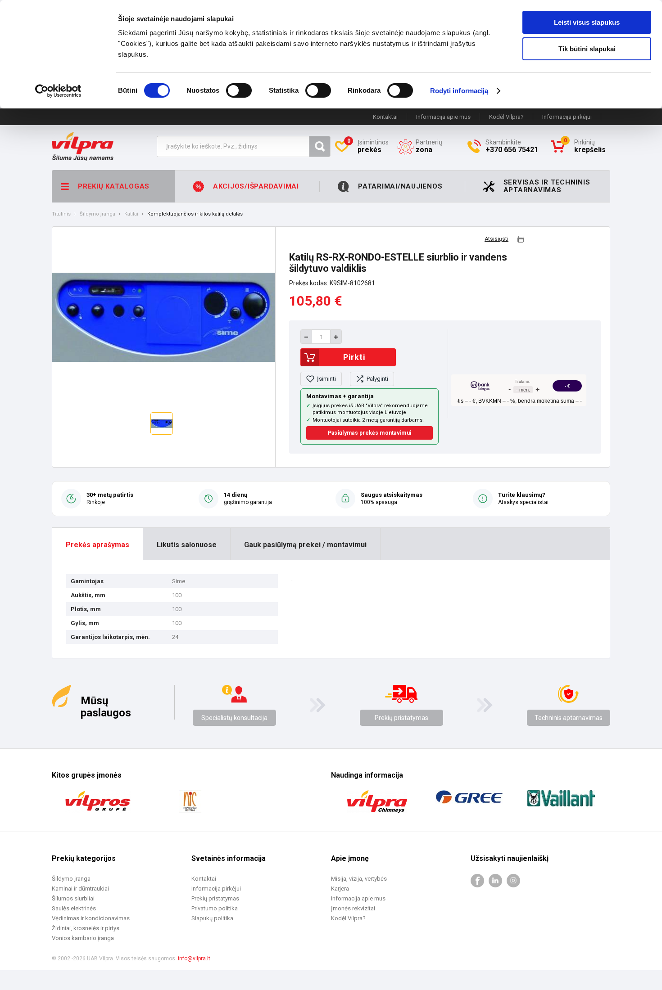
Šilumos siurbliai (73, 898)
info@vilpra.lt (194, 958)
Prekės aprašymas (97, 544)
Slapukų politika (212, 918)
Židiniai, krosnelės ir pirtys (85, 928)
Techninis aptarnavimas (569, 717)
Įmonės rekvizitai (353, 908)
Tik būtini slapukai (587, 49)
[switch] (239, 90)
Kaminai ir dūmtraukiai (80, 888)
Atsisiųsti (496, 239)
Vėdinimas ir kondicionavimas (91, 918)
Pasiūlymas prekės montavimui (369, 433)
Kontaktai (385, 116)
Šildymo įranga (97, 214)
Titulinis (61, 214)
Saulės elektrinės (74, 908)
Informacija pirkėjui (567, 116)
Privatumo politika (214, 908)
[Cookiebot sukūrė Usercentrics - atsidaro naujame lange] (58, 91)
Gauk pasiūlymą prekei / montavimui (305, 544)
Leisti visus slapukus (587, 22)
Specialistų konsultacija (234, 717)
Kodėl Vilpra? (506, 116)
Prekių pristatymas (401, 717)
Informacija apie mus (443, 116)
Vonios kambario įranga (83, 938)
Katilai (131, 214)
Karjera (340, 888)
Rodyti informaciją (459, 90)
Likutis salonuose (187, 544)
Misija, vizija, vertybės (359, 878)
